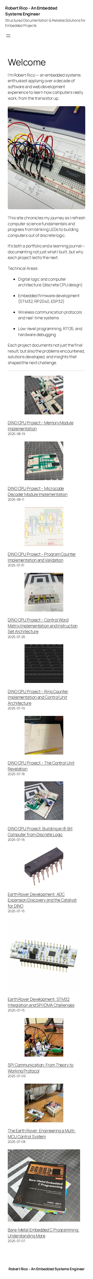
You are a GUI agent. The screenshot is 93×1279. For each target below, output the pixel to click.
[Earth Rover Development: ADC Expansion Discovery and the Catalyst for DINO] (44, 867)
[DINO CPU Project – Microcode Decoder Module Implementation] (44, 461)
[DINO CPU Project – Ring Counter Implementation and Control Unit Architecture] (44, 664)
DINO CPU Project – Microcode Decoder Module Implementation (37, 491)
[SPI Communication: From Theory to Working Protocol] (44, 1038)
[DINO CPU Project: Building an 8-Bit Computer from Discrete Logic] (44, 801)
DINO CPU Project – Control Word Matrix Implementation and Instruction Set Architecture (43, 625)
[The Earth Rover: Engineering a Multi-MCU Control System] (44, 1104)
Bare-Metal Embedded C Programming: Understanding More (43, 1233)
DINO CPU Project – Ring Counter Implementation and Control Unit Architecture (38, 697)
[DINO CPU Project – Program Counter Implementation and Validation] (44, 527)
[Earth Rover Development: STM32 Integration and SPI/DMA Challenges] (44, 955)
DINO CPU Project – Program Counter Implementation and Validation (42, 557)
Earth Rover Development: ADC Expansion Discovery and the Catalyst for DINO (42, 900)
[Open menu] (8, 36)
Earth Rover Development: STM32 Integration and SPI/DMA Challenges (41, 1002)
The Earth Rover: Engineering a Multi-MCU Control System (42, 1133)
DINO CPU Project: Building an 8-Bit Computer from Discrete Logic (40, 831)
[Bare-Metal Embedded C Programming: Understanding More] (44, 1186)
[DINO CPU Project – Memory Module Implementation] (44, 396)
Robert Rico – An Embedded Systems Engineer (31, 11)
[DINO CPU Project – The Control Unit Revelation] (44, 736)
